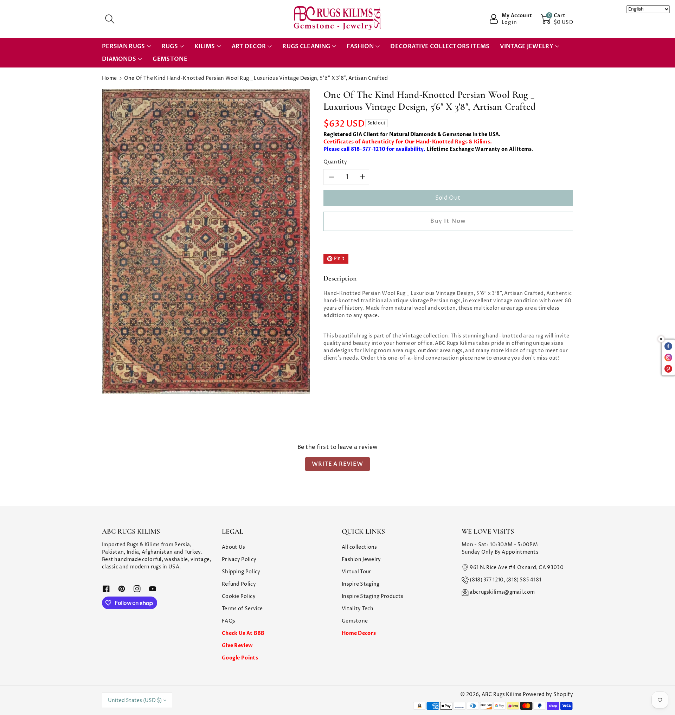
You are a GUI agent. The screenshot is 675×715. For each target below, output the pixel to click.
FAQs (228, 621)
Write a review (337, 464)
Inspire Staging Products (372, 596)
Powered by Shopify (548, 694)
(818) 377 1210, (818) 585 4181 (505, 579)
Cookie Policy (239, 596)
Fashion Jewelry (361, 559)
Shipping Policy (241, 571)
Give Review (237, 645)
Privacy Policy (239, 559)
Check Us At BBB (243, 633)
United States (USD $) (135, 700)
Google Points (240, 658)
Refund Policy (239, 584)
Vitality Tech (357, 608)
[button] (109, 19)
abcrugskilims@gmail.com (502, 592)
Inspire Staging (361, 584)
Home (109, 78)
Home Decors (359, 633)
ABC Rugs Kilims (502, 694)
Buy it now (448, 221)
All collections (359, 547)
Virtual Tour (356, 571)
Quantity (335, 162)
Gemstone (355, 621)
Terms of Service (242, 608)
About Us (233, 547)
